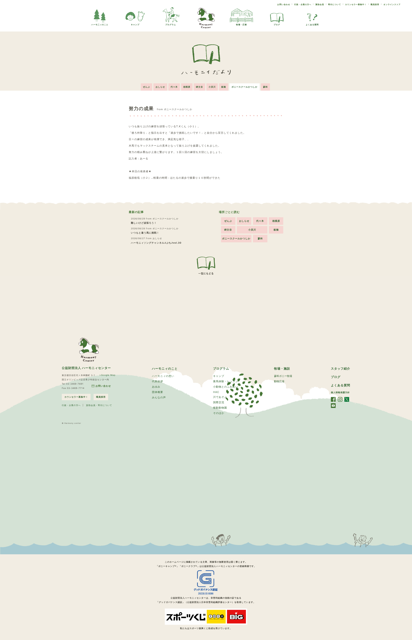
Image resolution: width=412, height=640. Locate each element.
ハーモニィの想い (163, 376)
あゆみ (156, 386)
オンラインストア (392, 4)
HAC (216, 392)
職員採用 (375, 4)
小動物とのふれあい (225, 386)
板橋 (223, 86)
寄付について (334, 4)
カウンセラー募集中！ (356, 4)
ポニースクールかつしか (245, 86)
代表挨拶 (157, 381)
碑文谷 (199, 86)
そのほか (218, 413)
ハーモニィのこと (165, 368)
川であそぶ (220, 397)
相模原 (186, 86)
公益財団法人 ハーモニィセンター (86, 368)
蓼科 (265, 86)
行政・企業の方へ (302, 4)
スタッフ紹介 (340, 368)
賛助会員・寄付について (99, 405)
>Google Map (107, 375)
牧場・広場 (241, 24)
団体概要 (157, 392)
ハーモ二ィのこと (99, 24)
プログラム (170, 24)
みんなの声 (159, 397)
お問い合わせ (283, 4)
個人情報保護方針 (340, 392)
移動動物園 (220, 407)
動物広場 (279, 381)
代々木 (174, 86)
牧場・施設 (282, 368)
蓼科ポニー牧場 (283, 376)
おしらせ (160, 86)
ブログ (277, 24)
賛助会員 (319, 4)
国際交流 (218, 402)
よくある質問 (312, 24)
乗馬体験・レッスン (225, 381)
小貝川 (212, 86)
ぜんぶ (146, 86)
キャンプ (135, 24)
